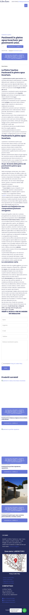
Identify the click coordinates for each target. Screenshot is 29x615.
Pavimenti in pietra (6, 34)
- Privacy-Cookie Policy (8, 577)
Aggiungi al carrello (15, 46)
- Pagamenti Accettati (8, 581)
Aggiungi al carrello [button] (11, 423)
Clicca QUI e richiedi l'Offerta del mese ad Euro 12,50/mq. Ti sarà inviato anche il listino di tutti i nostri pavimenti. (14, 56)
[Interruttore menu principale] (25, 5)
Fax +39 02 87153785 (9, 598)
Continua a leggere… (14, 546)
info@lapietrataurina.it (23, 1)
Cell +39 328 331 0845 (9, 600)
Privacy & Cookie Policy (16, 363)
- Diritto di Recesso (7, 579)
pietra (4, 195)
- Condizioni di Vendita (8, 583)
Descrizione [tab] (5, 66)
